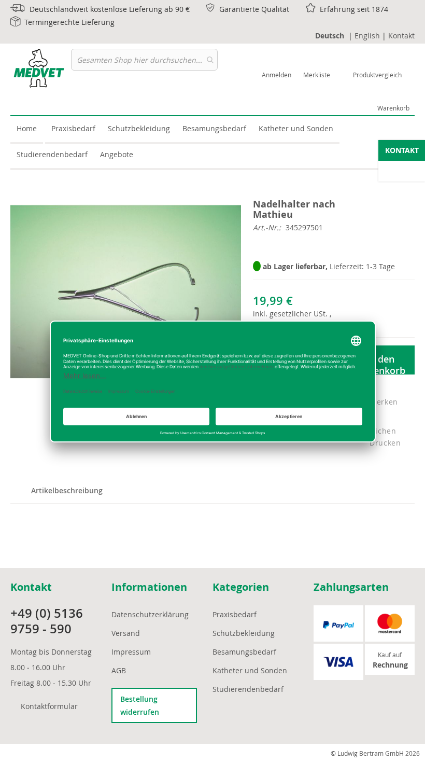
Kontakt (401, 35)
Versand (125, 633)
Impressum (131, 652)
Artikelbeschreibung (67, 490)
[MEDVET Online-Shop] (40, 68)
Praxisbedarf (234, 614)
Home (27, 128)
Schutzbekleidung (243, 633)
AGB (118, 670)
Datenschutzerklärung (150, 614)
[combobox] (144, 60)
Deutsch (329, 35)
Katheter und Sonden (249, 670)
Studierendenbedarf (248, 689)
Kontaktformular (49, 706)
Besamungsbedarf (244, 652)
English (367, 35)
